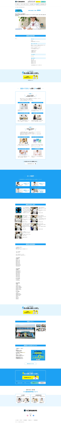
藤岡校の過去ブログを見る (30, 363)
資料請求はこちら (30, 80)
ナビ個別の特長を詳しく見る (30, 163)
